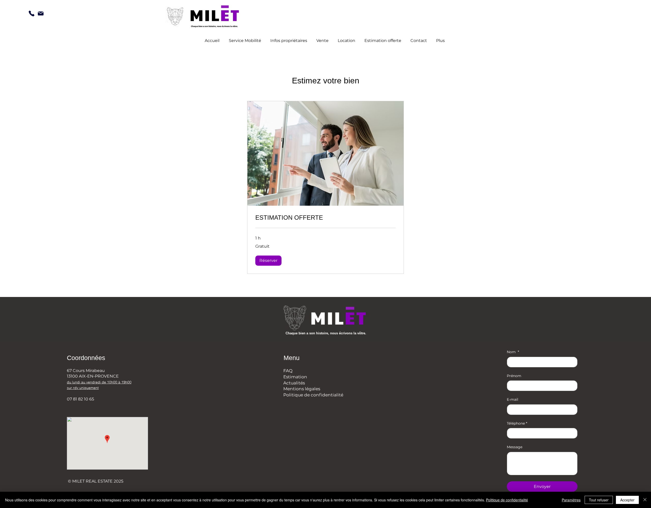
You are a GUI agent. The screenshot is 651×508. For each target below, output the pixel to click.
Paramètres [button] (571, 499)
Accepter (627, 499)
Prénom (514, 375)
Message (514, 447)
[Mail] (40, 13)
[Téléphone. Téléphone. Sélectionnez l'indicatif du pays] (515, 433)
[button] (268, 261)
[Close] (645, 500)
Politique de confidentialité (313, 394)
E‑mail (512, 399)
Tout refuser (599, 499)
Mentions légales (301, 388)
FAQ (287, 370)
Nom (513, 352)
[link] (325, 218)
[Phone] (31, 13)
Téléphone (517, 423)
